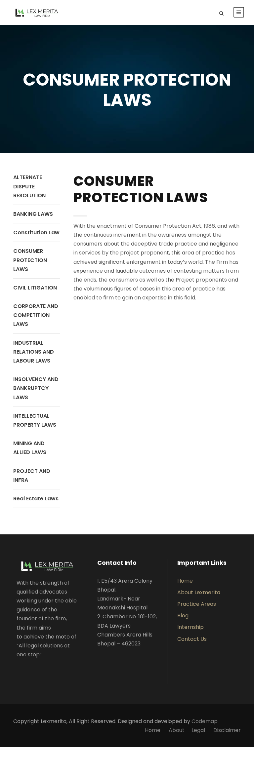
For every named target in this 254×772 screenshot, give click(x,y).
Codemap (204, 721)
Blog (183, 615)
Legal (198, 730)
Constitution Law (36, 232)
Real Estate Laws (36, 498)
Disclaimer (227, 730)
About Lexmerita (198, 592)
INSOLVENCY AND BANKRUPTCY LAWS (36, 388)
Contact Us (192, 639)
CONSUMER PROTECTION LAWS (30, 260)
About (177, 730)
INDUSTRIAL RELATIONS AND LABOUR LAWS (33, 352)
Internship (190, 627)
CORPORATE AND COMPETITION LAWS (35, 315)
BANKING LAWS (33, 214)
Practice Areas (196, 604)
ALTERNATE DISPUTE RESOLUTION (29, 186)
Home (185, 581)
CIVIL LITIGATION (35, 287)
